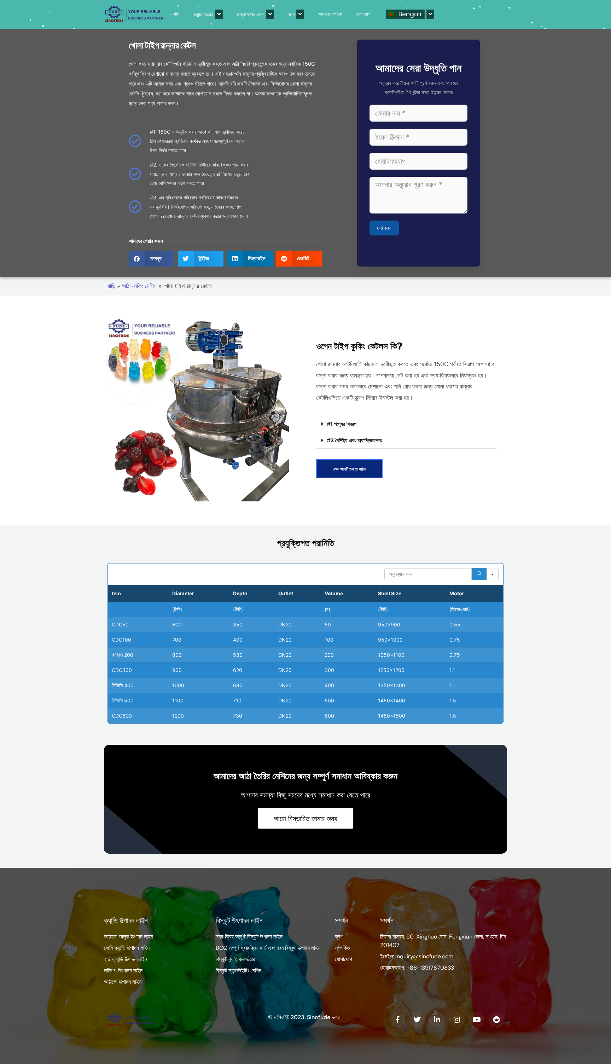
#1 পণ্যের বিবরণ (341, 424)
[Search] (479, 574)
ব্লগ (291, 14)
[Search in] (493, 574)
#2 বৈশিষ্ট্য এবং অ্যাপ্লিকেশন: (354, 440)
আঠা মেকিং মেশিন (139, 286)
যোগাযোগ (363, 14)
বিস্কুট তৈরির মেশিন (250, 14)
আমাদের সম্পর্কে (330, 14)
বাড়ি (176, 14)
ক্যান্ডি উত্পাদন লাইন (126, 920)
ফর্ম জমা (384, 228)
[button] (151, 259)
